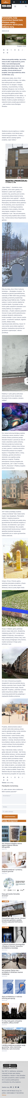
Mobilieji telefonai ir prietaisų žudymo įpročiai (12, 870)
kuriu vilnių (10, 782)
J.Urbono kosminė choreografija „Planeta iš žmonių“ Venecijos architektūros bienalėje (13, 946)
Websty (4, 1095)
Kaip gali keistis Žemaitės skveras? (11, 895)
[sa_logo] (6, 6)
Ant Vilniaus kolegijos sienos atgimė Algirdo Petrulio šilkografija (12, 845)
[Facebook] (20, 2)
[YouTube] (18, 1087)
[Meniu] (14, 2)
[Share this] (7, 50)
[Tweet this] (11, 50)
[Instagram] (23, 2)
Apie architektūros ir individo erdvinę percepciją (12, 997)
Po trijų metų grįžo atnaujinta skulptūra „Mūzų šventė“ (12, 1022)
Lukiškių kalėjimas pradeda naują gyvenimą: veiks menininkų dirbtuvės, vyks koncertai (13, 1047)
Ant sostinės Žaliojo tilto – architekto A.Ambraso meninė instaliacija (12, 972)
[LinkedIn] (25, 2)
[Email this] (4, 50)
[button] (25, 6)
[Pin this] (19, 50)
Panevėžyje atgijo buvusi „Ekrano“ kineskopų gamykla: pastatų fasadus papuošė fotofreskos (14, 920)
